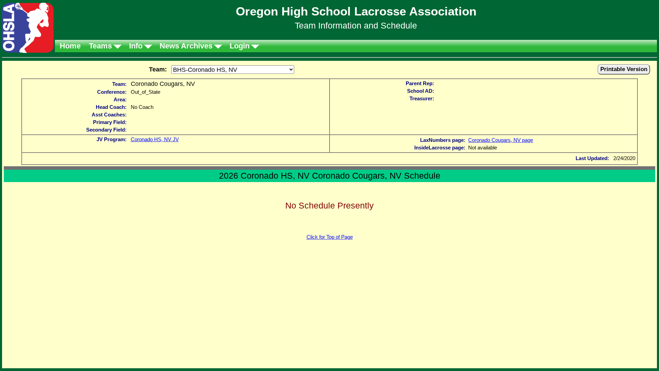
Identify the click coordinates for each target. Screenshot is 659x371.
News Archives (186, 46)
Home (70, 46)
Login (240, 46)
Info (135, 46)
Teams (100, 46)
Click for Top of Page (330, 237)
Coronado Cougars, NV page (500, 140)
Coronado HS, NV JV (155, 139)
